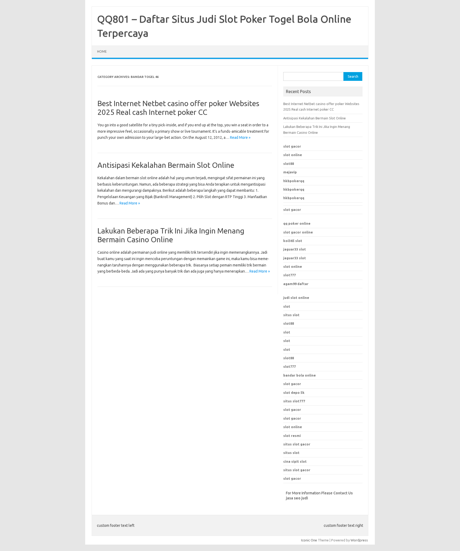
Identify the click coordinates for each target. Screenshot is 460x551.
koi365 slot (292, 241)
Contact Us (343, 493)
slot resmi (292, 435)
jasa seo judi (297, 498)
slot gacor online (298, 232)
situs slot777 (294, 401)
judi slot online (296, 297)
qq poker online (296, 223)
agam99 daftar (296, 284)
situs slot (291, 315)
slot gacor (292, 146)
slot (286, 306)
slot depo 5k (294, 392)
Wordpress (359, 540)
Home (102, 51)
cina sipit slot (295, 461)
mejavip (290, 172)
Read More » (240, 137)
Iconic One (309, 540)
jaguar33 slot (294, 249)
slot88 (288, 163)
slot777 (289, 275)
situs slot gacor (296, 444)
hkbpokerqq (293, 181)
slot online (292, 155)
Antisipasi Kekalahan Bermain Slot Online (165, 165)
